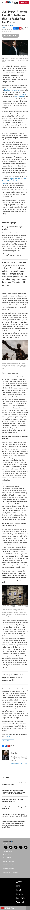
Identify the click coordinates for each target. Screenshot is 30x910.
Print (26, 28)
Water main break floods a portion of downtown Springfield (13, 800)
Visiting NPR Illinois (8, 858)
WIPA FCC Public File (8, 865)
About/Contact (7, 854)
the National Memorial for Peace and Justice (14, 181)
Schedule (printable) (8, 868)
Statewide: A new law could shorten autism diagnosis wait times (15, 784)
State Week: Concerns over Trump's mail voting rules (14, 808)
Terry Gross (15, 753)
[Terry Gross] (5, 755)
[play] (3, 908)
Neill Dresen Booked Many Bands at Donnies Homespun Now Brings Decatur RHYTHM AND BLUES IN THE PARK (14, 792)
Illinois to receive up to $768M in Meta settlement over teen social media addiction (15, 815)
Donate (24, 2)
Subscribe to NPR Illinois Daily (11, 872)
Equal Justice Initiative (11, 90)
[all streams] (28, 908)
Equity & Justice (7, 740)
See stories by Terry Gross (19, 763)
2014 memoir (19, 97)
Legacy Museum (15, 179)
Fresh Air (7, 736)
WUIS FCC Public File (8, 861)
